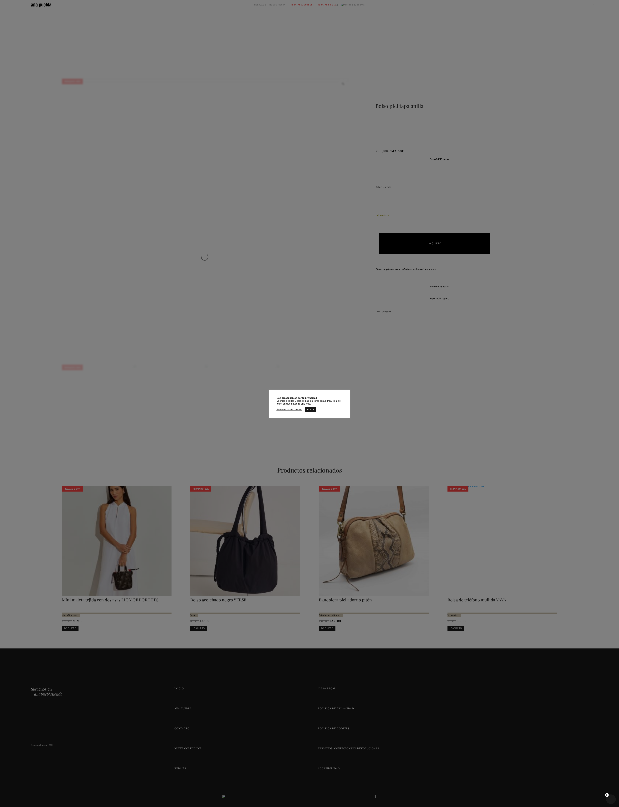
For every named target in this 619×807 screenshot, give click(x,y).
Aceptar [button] (310, 409)
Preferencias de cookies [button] (289, 409)
